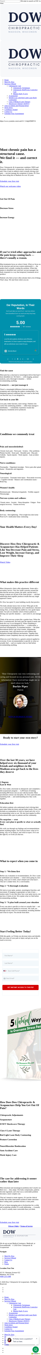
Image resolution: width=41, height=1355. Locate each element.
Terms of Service (26, 1226)
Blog (6, 1262)
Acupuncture (13, 96)
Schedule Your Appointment (14, 114)
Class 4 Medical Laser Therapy (19, 102)
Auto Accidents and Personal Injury (16, 106)
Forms (6, 1264)
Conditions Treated (10, 110)
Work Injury (8, 108)
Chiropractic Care (15, 86)
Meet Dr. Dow (9, 82)
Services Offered (10, 84)
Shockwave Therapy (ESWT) (19, 104)
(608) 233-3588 (5, 1276)
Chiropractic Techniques (21, 88)
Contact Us (8, 112)
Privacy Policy (13, 1226)
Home (6, 80)
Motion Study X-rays (20, 94)
